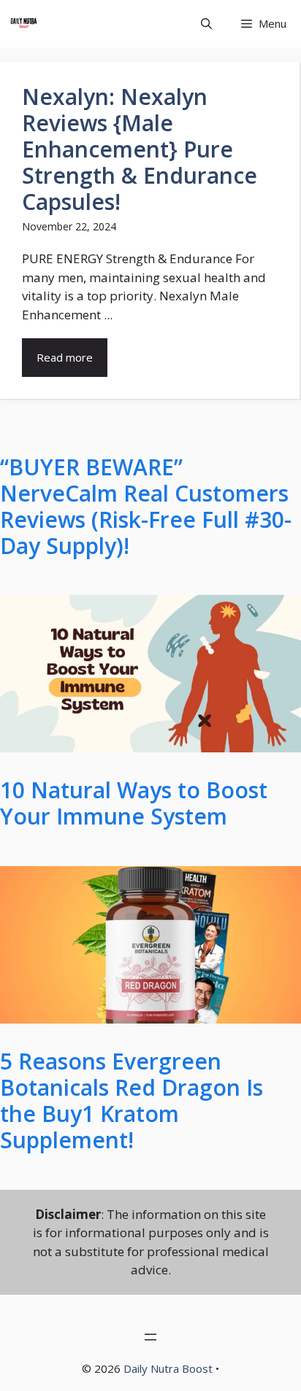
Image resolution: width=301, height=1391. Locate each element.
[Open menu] (150, 1337)
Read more (65, 357)
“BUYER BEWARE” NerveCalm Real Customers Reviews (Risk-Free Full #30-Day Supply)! (146, 506)
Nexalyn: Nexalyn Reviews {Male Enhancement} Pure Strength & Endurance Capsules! (139, 149)
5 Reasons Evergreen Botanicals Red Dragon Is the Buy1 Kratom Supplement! (131, 1100)
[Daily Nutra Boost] (23, 23)
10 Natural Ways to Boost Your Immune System (133, 803)
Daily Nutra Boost (168, 1368)
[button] (206, 23)
